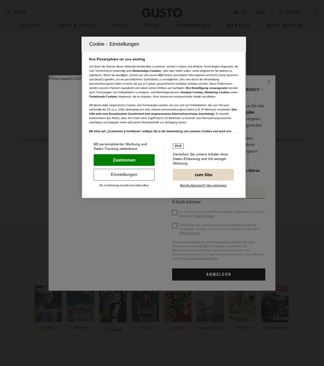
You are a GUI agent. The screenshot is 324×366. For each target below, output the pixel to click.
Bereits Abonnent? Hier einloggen (203, 185)
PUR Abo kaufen (203, 174)
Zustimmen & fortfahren (124, 160)
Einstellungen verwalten (124, 174)
